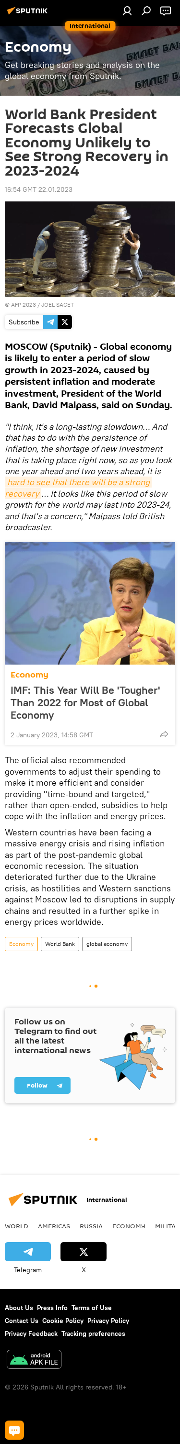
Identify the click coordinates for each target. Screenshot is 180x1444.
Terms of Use (92, 1307)
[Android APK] (34, 1360)
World (16, 1226)
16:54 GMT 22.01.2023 (38, 189)
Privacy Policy (108, 1320)
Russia (91, 1226)
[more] (164, 734)
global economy (107, 943)
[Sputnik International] (29, 14)
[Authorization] (127, 10)
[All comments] (14, 1430)
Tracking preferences (93, 1333)
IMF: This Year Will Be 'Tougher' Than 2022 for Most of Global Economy (85, 702)
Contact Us (21, 1320)
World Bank (60, 943)
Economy (29, 675)
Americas (54, 1226)
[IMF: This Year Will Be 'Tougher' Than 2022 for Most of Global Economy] (90, 603)
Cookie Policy (63, 1320)
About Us (19, 1307)
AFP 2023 (23, 304)
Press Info (52, 1307)
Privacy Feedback (31, 1333)
